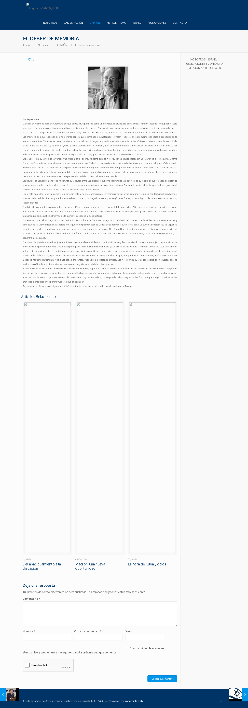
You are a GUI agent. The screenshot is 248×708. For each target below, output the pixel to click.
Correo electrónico (87, 631)
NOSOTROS (198, 59)
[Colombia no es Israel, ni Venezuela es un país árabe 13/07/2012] (9, 694)
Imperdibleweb (134, 701)
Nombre (29, 631)
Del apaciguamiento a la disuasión (42, 566)
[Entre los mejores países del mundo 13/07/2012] (238, 694)
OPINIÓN (61, 45)
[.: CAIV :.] (43, 7)
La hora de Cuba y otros (147, 564)
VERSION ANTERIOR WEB (204, 68)
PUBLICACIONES (195, 63)
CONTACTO (215, 63)
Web (129, 631)
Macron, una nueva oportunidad (90, 566)
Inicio (26, 45)
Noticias (43, 45)
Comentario (31, 598)
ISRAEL (212, 59)
